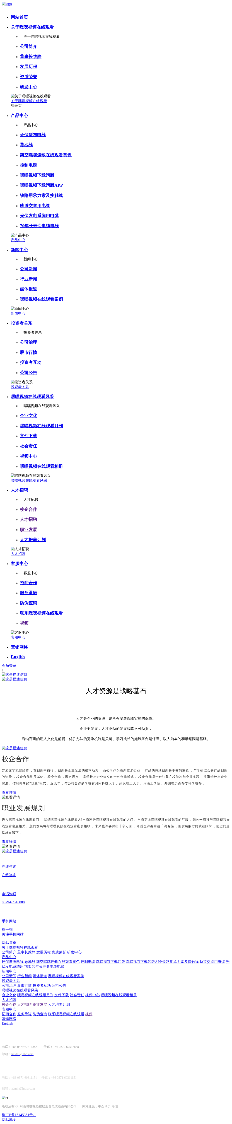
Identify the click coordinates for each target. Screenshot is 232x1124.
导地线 (26, 144)
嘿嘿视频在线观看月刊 (41, 425)
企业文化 (28, 415)
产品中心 (19, 115)
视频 (24, 623)
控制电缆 (28, 165)
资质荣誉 (28, 76)
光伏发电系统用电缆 (39, 215)
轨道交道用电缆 (35, 205)
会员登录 (9, 666)
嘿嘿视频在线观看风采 (32, 396)
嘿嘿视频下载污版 (37, 175)
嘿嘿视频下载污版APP (41, 185)
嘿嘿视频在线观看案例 (41, 299)
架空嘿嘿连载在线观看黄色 (46, 154)
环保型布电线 (33, 134)
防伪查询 (28, 603)
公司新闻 (28, 268)
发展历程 (28, 66)
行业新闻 (28, 279)
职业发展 (28, 529)
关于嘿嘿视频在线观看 (32, 27)
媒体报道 (28, 289)
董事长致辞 (30, 56)
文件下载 (28, 435)
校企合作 (28, 509)
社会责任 (28, 446)
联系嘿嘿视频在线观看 (41, 613)
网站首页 (19, 17)
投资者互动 (30, 362)
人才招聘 (19, 490)
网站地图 (9, 1120)
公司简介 (28, 46)
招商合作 (28, 582)
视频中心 (28, 456)
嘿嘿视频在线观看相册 (41, 466)
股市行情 (28, 352)
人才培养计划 (33, 539)
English (18, 656)
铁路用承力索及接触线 (41, 195)
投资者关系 (21, 323)
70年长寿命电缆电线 (39, 225)
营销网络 (19, 647)
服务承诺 (28, 592)
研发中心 (28, 86)
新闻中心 (19, 249)
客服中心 (19, 563)
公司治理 (28, 342)
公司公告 (28, 372)
